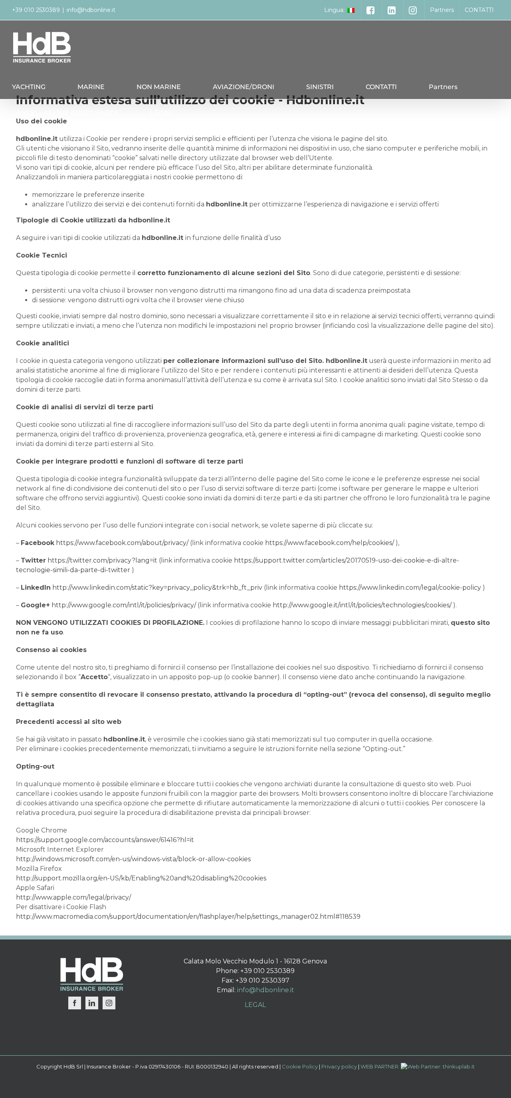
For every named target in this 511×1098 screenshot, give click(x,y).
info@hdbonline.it (91, 10)
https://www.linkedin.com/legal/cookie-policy (410, 587)
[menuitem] (340, 10)
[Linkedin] (91, 1003)
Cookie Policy (300, 1066)
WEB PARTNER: (380, 1066)
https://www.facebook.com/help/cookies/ (329, 543)
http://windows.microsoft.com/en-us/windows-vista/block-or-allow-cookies (133, 859)
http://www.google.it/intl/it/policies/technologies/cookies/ (362, 605)
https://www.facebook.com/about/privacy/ (122, 543)
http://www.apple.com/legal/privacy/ (73, 897)
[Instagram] (109, 1003)
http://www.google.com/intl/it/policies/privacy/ (123, 605)
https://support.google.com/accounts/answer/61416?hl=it (105, 840)
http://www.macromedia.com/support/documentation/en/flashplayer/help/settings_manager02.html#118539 (188, 916)
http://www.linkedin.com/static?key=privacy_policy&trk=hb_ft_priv (157, 587)
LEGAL (255, 1005)
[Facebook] (74, 1003)
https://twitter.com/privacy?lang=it (102, 560)
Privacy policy (339, 1066)
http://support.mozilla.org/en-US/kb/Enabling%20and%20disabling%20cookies (141, 878)
